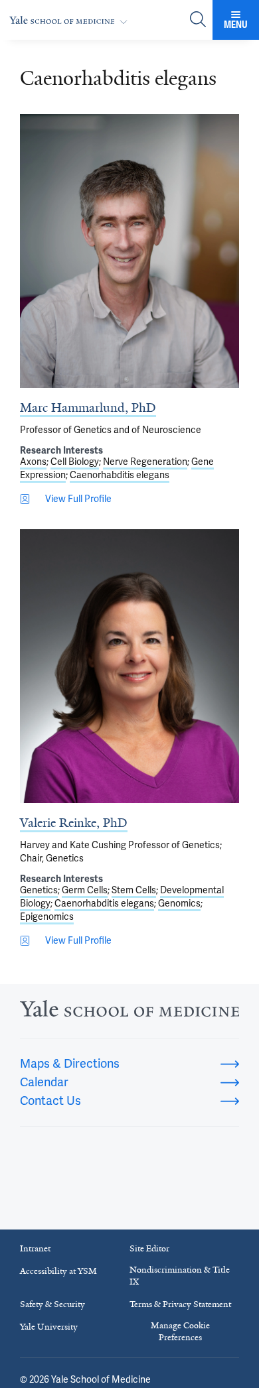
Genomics (179, 903)
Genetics (39, 890)
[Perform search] (198, 20)
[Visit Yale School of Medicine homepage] (129, 1012)
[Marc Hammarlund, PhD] (129, 251)
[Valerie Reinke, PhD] (129, 666)
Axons (33, 462)
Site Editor (149, 1248)
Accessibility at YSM (58, 1271)
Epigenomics (47, 916)
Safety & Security (52, 1304)
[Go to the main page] (71, 20)
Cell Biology (74, 462)
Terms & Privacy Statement (180, 1304)
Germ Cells (85, 890)
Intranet (35, 1248)
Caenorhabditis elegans (119, 475)
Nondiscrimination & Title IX (180, 1275)
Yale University (49, 1326)
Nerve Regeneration (145, 462)
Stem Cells (134, 890)
